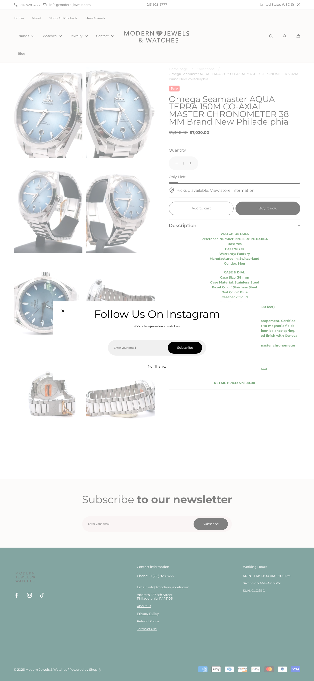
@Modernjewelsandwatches (157, 326)
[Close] (63, 311)
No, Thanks (157, 366)
